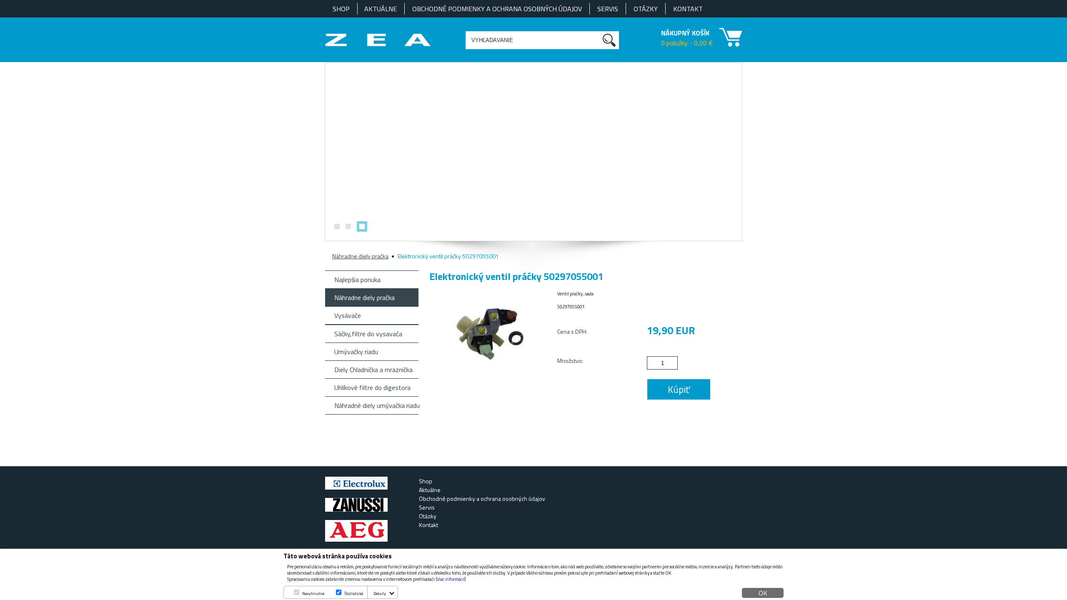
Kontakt (688, 9)
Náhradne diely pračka (360, 256)
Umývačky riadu (356, 352)
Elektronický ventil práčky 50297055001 (448, 256)
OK (763, 593)
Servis (607, 9)
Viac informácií (451, 579)
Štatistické (353, 593)
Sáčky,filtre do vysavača (368, 334)
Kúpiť (679, 389)
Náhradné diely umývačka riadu (376, 405)
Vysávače (347, 315)
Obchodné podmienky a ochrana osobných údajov (497, 9)
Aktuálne (380, 9)
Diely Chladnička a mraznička (373, 370)
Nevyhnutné (313, 593)
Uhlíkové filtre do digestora (372, 387)
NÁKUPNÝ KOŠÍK (685, 33)
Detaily (379, 593)
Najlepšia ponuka (357, 280)
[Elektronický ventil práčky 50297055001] (491, 374)
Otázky (646, 9)
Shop (341, 9)
